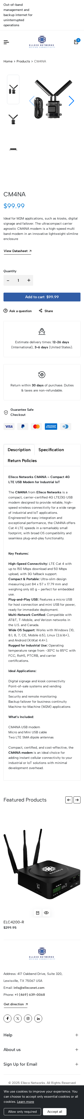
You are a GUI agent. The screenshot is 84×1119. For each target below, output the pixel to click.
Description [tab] (19, 449)
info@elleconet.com (29, 988)
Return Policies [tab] (22, 460)
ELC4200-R (14, 922)
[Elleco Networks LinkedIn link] (38, 1018)
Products (23, 61)
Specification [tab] (51, 449)
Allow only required (22, 1112)
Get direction (14, 1004)
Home (8, 61)
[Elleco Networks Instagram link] (28, 1018)
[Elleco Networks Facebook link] (7, 1018)
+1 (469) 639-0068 (30, 995)
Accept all (54, 1112)
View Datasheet (16, 251)
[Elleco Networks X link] (18, 1018)
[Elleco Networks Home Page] (42, 42)
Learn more (25, 1102)
